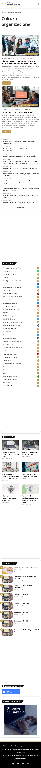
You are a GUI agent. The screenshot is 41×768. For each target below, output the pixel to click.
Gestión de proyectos (10, 316)
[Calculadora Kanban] (7, 615)
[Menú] (2, 4)
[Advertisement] (20, 236)
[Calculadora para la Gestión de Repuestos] (7, 579)
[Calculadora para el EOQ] (7, 597)
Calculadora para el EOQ (22, 594)
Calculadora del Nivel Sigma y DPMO (26, 630)
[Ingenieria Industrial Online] (13, 4)
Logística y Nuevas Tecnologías (13, 347)
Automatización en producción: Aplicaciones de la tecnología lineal (10, 476)
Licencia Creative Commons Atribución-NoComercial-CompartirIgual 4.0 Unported (20, 749)
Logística (6, 284)
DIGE (4, 373)
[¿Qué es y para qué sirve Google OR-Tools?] (30, 445)
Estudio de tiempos (9, 319)
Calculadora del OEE (21, 621)
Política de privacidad (14, 755)
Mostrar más (20, 207)
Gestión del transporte (10, 376)
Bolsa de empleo (20, 758)
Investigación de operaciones (12, 281)
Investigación (7, 360)
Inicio (4, 12)
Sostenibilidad (7, 386)
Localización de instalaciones (12, 341)
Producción (6, 271)
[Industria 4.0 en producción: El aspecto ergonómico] (10, 489)
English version (33, 755)
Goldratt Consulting (8, 109)
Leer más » (6, 83)
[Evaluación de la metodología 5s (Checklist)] (7, 570)
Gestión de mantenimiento (11, 325)
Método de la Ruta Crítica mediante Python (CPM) (10, 454)
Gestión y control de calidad (12, 287)
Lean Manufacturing (9, 274)
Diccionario (6, 383)
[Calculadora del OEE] (7, 623)
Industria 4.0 (7, 312)
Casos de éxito (7, 332)
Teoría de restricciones (12, 268)
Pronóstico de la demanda (11, 309)
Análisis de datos (8, 351)
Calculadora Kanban (21, 612)
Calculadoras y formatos (11, 335)
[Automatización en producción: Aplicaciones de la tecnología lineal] (10, 467)
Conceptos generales (9, 338)
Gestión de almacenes (10, 303)
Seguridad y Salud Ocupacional (13, 322)
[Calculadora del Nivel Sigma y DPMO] (7, 632)
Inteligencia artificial (9, 328)
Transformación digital (10, 357)
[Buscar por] (39, 4)
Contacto (24, 755)
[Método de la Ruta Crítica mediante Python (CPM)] (10, 445)
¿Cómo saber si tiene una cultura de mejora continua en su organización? (19, 62)
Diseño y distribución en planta (12, 296)
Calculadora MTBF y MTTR (23, 603)
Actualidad (6, 300)
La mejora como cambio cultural (17, 112)
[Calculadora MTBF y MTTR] (7, 606)
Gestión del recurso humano (12, 363)
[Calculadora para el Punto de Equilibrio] (7, 588)
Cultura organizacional (10, 379)
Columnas (6, 277)
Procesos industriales (9, 354)
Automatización (8, 344)
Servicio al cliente (8, 367)
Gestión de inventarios (10, 293)
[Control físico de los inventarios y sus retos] (30, 467)
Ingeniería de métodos (10, 306)
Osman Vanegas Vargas (9, 58)
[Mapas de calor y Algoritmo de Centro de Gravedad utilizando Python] (30, 489)
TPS (4, 370)
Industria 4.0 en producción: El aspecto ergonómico (9, 498)
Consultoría (6, 290)
